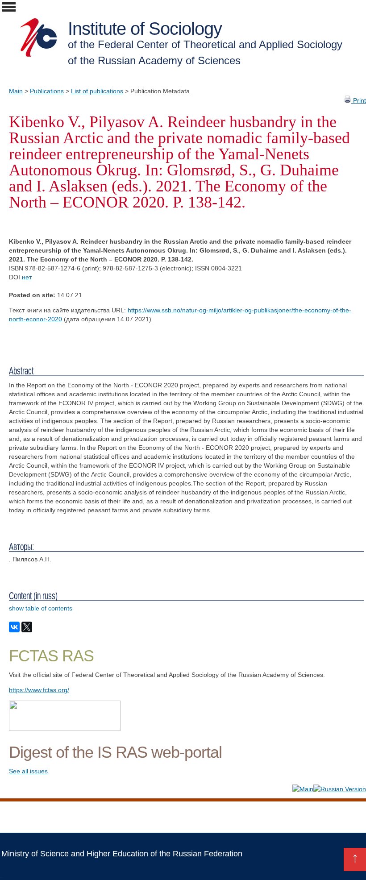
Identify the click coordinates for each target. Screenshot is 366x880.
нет (27, 277)
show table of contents (40, 608)
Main (16, 91)
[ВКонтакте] (14, 627)
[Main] (302, 789)
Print (358, 100)
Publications (47, 91)
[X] (26, 627)
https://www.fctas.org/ (39, 689)
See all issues (28, 771)
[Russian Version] (339, 789)
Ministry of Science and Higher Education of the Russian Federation (121, 853)
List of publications (97, 91)
